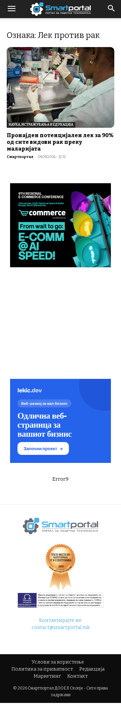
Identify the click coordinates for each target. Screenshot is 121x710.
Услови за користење (58, 662)
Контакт (77, 676)
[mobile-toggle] (11, 9)
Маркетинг (47, 676)
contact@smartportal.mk (61, 627)
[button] (111, 9)
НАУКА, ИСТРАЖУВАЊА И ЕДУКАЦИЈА (41, 125)
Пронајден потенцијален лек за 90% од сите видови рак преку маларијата (60, 142)
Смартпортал (20, 157)
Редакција (92, 669)
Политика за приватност (42, 669)
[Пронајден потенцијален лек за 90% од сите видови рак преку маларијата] (60, 87)
